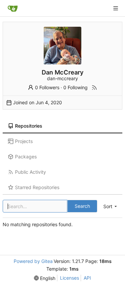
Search (82, 206)
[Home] (12, 8)
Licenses (69, 278)
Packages (26, 156)
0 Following (75, 87)
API (87, 278)
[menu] (110, 206)
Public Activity (30, 172)
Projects (24, 141)
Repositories (28, 126)
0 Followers (47, 87)
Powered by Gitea (33, 261)
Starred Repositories (37, 187)
